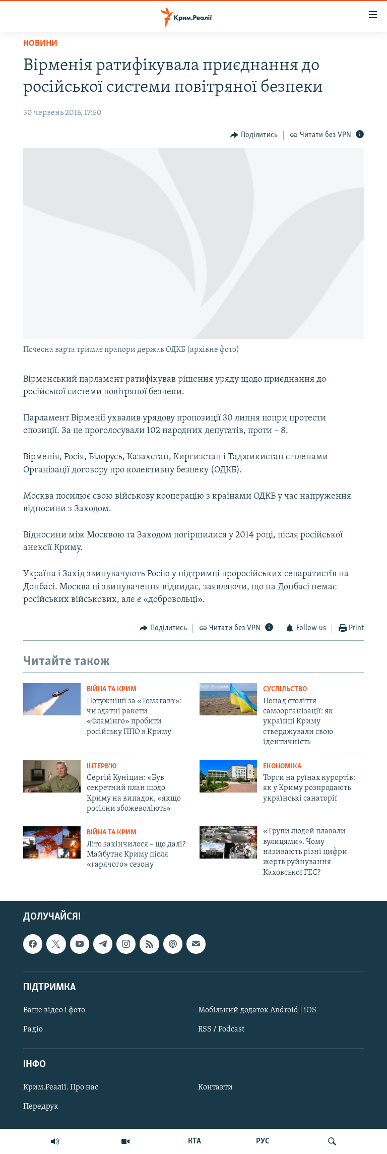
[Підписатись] (196, 944)
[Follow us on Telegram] (102, 944)
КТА (194, 1141)
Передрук (40, 1107)
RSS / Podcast (221, 1029)
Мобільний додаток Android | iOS (257, 1010)
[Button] (254, 135)
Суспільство (285, 689)
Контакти (215, 1088)
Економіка (282, 766)
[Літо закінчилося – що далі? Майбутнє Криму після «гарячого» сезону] (52, 842)
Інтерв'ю (101, 766)
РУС (263, 1141)
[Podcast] (172, 944)
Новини (40, 43)
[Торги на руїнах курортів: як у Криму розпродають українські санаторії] (228, 776)
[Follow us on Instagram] (126, 944)
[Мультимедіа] (125, 1141)
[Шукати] (332, 1141)
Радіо (33, 1029)
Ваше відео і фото (54, 1010)
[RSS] (149, 944)
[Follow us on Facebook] (32, 944)
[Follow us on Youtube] (79, 944)
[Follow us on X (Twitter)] (56, 944)
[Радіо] (55, 1141)
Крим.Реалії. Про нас (60, 1088)
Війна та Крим (112, 689)
